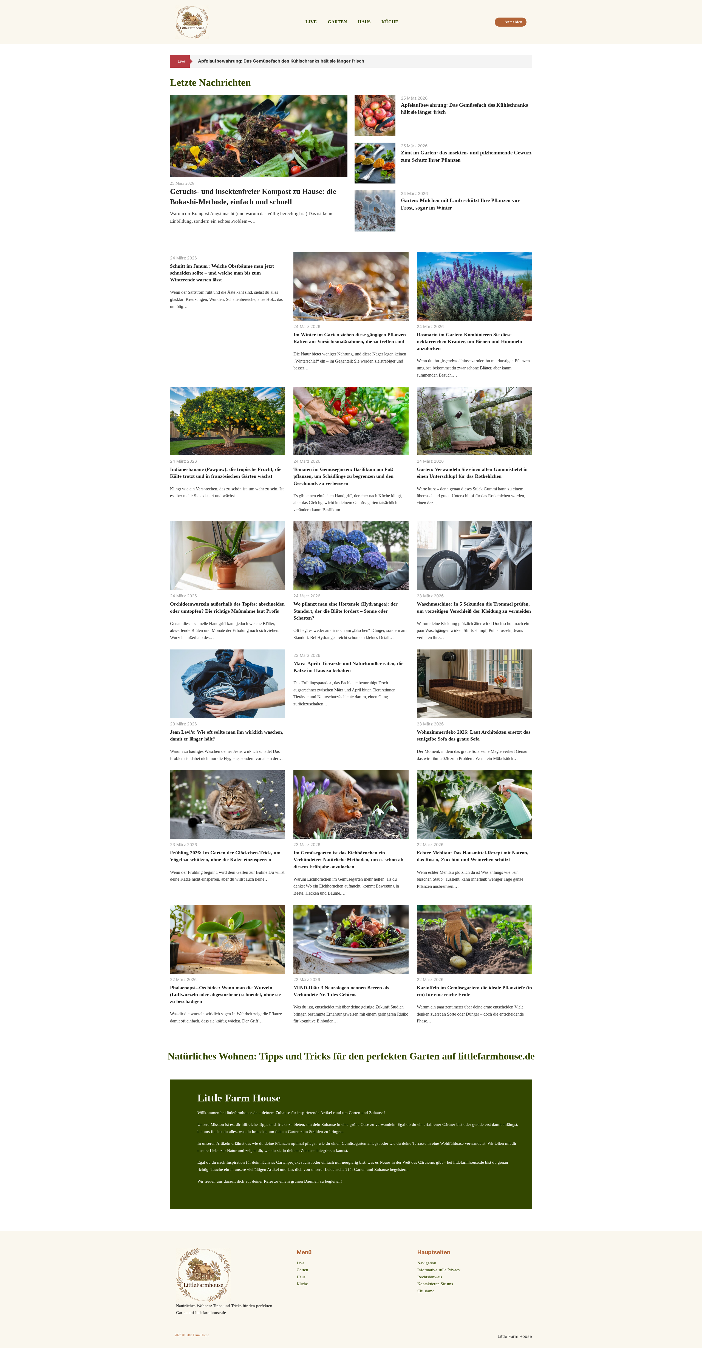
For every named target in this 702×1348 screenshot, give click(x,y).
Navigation (426, 1263)
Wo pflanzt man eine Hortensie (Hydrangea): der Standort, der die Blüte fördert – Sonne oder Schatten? (345, 610)
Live (311, 21)
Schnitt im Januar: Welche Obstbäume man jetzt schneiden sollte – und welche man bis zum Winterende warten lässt (222, 272)
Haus (364, 21)
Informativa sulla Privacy (438, 1270)
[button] (520, 61)
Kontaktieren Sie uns (435, 1284)
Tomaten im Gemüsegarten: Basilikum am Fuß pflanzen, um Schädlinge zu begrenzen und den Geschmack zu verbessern (343, 476)
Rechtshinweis (429, 1277)
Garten (337, 21)
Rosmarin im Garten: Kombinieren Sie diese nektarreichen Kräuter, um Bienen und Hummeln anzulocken (469, 341)
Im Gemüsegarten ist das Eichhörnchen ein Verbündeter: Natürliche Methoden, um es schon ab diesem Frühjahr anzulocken (348, 859)
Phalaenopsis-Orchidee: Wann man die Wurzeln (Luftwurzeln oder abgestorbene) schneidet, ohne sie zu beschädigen (225, 994)
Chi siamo (426, 1291)
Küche (389, 21)
